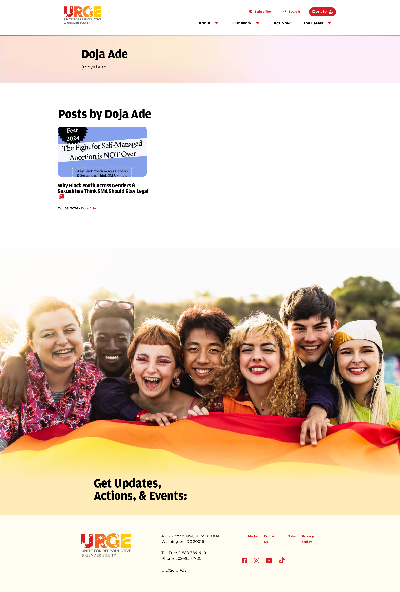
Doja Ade (88, 208)
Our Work (242, 23)
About (205, 23)
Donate (319, 11)
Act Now (282, 23)
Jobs (292, 536)
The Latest (313, 23)
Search (294, 12)
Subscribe (262, 12)
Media (253, 536)
